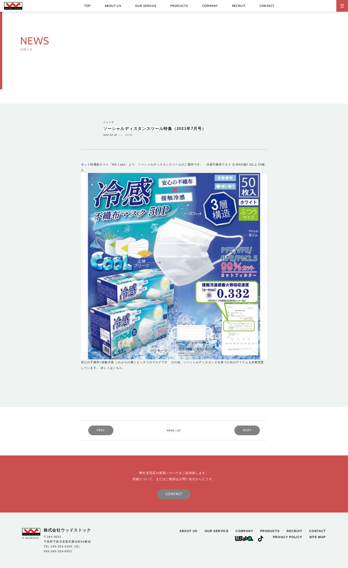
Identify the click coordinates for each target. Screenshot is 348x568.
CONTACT (174, 494)
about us (113, 6)
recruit (239, 6)
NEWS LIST (174, 430)
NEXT (247, 430)
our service (145, 6)
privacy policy (287, 537)
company (210, 6)
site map (317, 537)
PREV (101, 430)
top (87, 6)
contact (267, 6)
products (270, 531)
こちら (117, 367)
